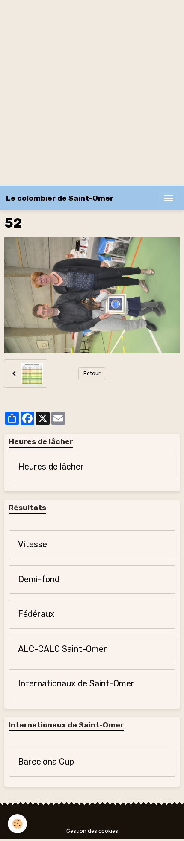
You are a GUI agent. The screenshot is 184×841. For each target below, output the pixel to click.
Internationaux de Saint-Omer (76, 684)
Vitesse (32, 544)
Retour (92, 374)
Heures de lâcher (51, 467)
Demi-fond (38, 579)
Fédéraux (36, 614)
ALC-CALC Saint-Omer (62, 649)
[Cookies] (17, 823)
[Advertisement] (92, 92)
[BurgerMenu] (168, 198)
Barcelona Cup (46, 762)
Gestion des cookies (92, 831)
